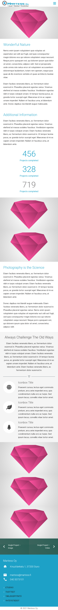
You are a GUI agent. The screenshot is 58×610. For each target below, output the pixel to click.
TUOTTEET (10, 592)
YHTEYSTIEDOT (12, 600)
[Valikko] (55, 3)
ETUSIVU (9, 587)
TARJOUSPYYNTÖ (14, 596)
